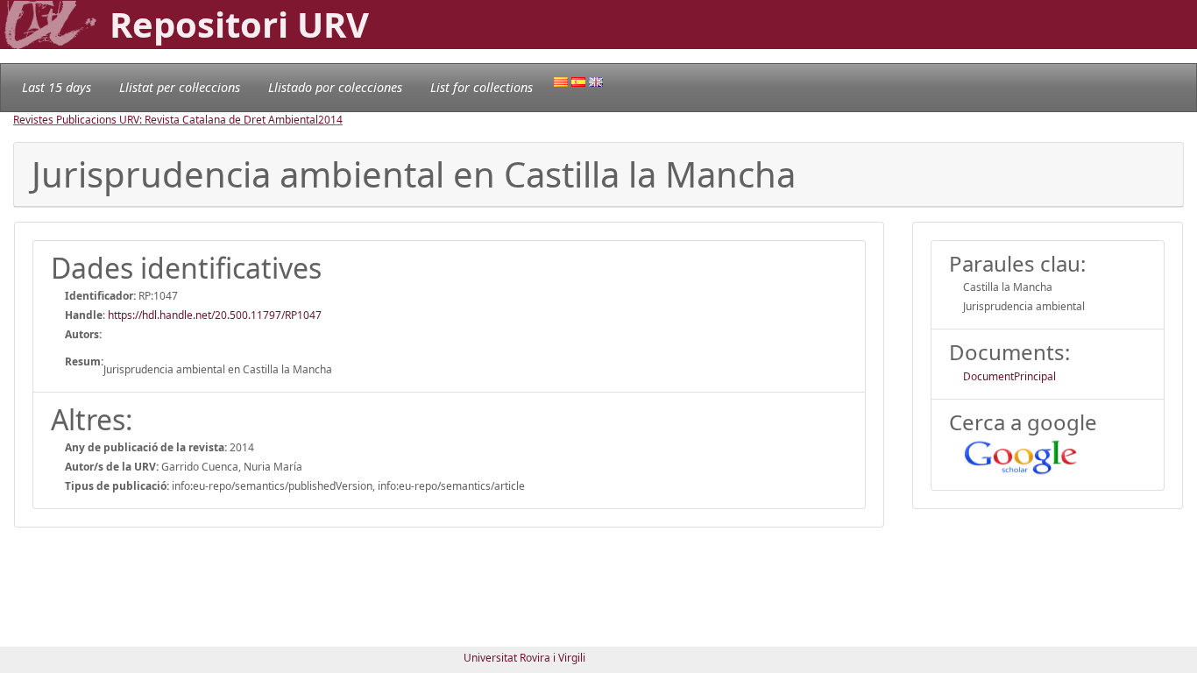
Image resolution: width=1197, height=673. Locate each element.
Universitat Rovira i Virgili (524, 657)
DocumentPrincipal (1009, 376)
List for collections (481, 87)
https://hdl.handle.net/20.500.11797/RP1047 (215, 315)
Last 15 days (56, 87)
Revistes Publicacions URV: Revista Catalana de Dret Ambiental (165, 119)
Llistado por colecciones (335, 87)
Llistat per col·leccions (179, 87)
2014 (330, 119)
